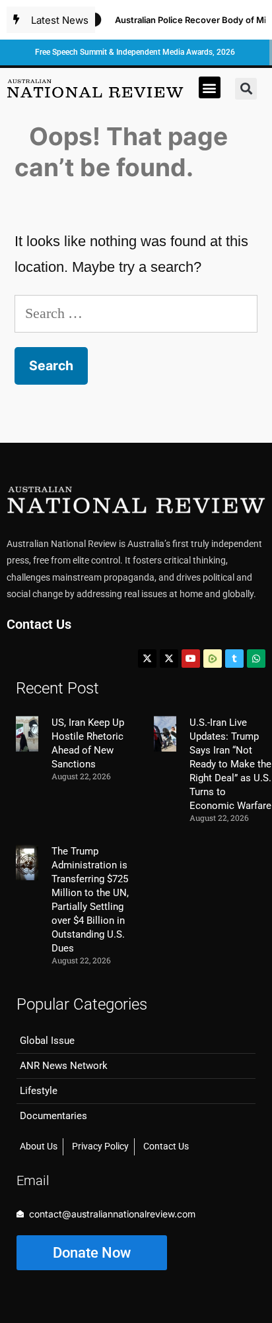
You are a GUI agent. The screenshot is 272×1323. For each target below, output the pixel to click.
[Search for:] (136, 313)
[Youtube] (191, 658)
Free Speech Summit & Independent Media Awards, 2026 (135, 52)
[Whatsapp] (256, 658)
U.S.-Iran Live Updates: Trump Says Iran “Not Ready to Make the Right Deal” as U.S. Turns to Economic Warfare (230, 764)
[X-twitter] (147, 658)
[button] (210, 87)
